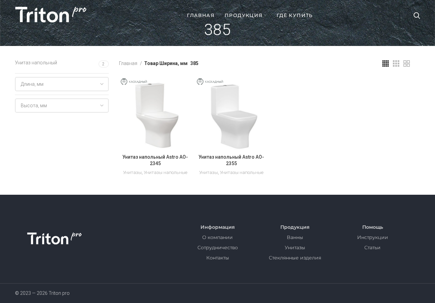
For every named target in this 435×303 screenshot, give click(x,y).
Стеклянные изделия (295, 258)
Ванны (295, 237)
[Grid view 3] (396, 63)
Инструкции (372, 237)
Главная (128, 63)
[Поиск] (416, 15)
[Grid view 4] (385, 63)
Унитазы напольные (165, 172)
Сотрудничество (217, 247)
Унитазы (132, 172)
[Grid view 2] (406, 63)
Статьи (372, 247)
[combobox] (62, 84)
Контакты (217, 258)
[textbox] (32, 84)
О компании (217, 237)
